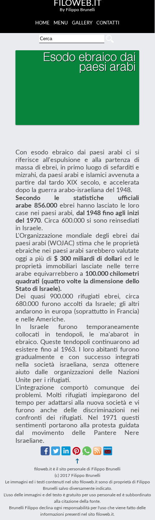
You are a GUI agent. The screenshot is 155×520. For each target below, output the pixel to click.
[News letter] (107, 453)
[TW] (55, 453)
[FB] (45, 453)
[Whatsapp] (86, 453)
